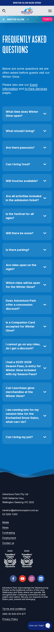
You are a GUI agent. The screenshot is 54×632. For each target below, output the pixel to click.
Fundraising (8, 532)
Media (5, 522)
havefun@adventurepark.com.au (20, 510)
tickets (47, 19)
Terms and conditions (14, 608)
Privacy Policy (10, 619)
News (5, 527)
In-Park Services (36, 88)
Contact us (8, 543)
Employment (9, 537)
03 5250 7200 (9, 514)
